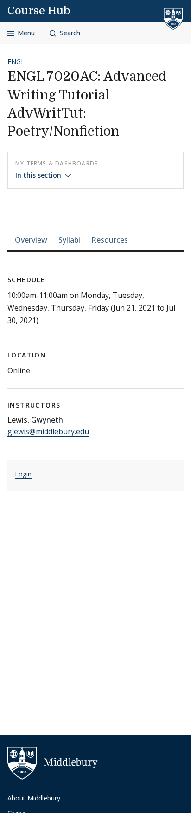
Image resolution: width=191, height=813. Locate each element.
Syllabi (69, 240)
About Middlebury (33, 797)
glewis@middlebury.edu (48, 431)
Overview (31, 240)
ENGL (16, 61)
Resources (109, 240)
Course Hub (38, 10)
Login (23, 473)
